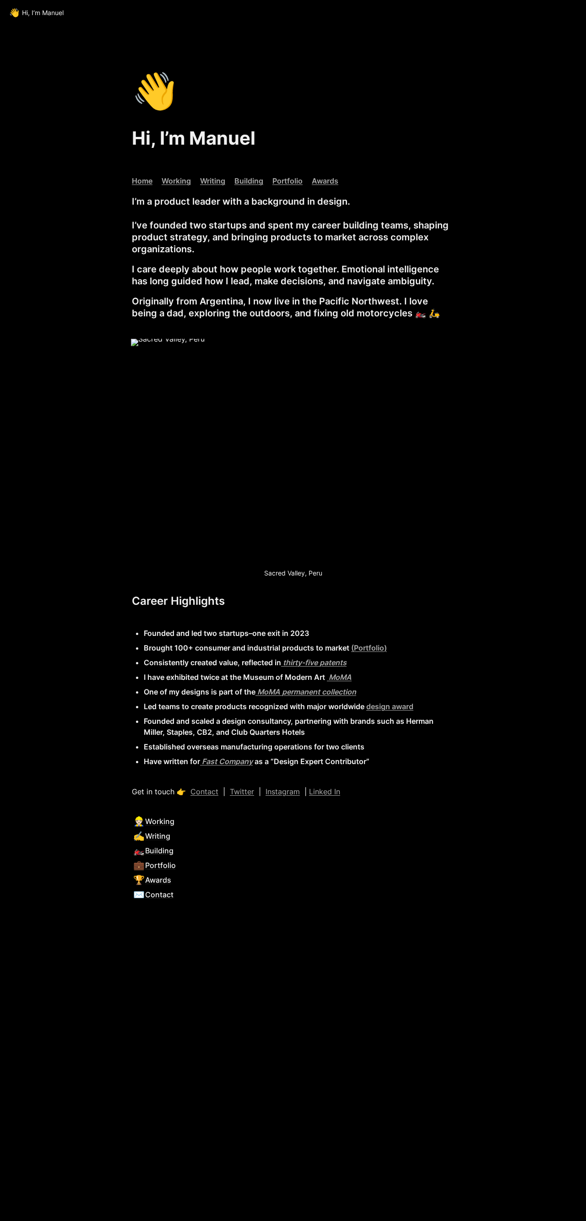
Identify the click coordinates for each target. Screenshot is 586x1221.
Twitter (242, 791)
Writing (212, 180)
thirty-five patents (315, 662)
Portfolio (287, 180)
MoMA (340, 677)
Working (176, 180)
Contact (204, 791)
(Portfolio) (369, 647)
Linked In (324, 791)
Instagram (283, 791)
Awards (325, 180)
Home (142, 180)
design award (389, 706)
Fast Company (227, 761)
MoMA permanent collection (306, 691)
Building (248, 180)
